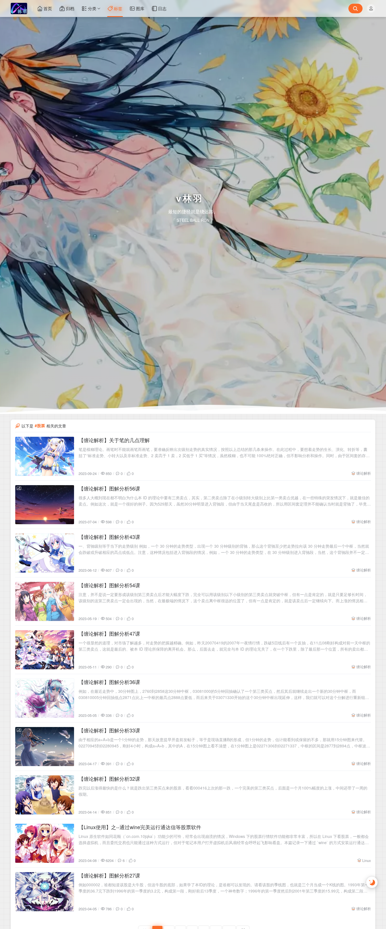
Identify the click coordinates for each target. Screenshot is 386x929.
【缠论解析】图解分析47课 (109, 697)
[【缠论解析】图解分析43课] (44, 616)
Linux (366, 924)
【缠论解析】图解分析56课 (109, 552)
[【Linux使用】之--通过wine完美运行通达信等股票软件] (44, 907)
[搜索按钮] (355, 8)
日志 (162, 8)
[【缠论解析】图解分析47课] (44, 713)
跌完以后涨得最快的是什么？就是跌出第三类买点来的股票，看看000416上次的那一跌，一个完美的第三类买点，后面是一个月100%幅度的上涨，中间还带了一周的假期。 (223, 855)
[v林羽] (21, 8)
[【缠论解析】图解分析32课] (44, 858)
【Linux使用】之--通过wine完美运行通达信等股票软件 (140, 890)
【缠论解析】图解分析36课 (109, 745)
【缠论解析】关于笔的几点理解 (114, 503)
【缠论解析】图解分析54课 (109, 648)
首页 (48, 8)
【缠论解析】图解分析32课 (109, 842)
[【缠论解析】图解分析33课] (44, 810)
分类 (92, 8)
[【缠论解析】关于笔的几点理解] (44, 520)
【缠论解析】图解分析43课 (109, 600)
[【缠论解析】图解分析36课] (44, 762)
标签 (118, 8)
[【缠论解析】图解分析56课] (44, 568)
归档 (70, 8)
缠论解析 (363, 536)
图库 (140, 8)
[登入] (371, 8)
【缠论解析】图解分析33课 (109, 793)
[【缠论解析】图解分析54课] (44, 665)
